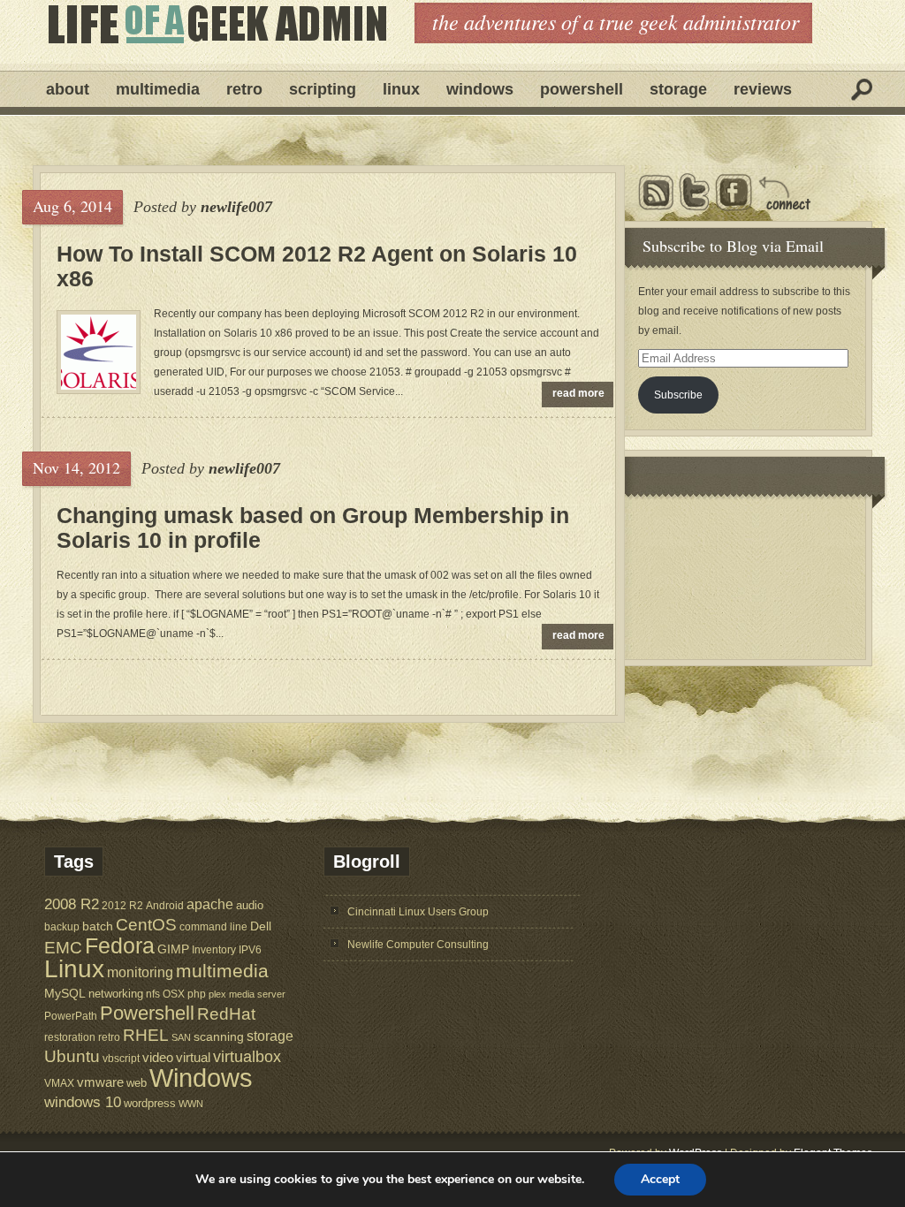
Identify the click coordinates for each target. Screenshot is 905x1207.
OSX (174, 994)
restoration (69, 1037)
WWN (191, 1103)
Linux (401, 89)
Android (165, 905)
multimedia (222, 970)
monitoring (140, 972)
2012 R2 (122, 906)
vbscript (121, 1058)
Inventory (214, 949)
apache (209, 904)
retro (109, 1037)
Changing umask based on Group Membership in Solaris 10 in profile (313, 527)
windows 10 (82, 1102)
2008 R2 (71, 904)
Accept (660, 1179)
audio (249, 905)
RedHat (226, 1014)
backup (62, 927)
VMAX (59, 1083)
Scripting (322, 89)
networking (115, 993)
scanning (219, 1036)
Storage (678, 89)
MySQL (65, 993)
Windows (479, 89)
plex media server (247, 994)
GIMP (173, 949)
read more (578, 393)
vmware (100, 1082)
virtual (193, 1057)
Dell (260, 926)
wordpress (150, 1103)
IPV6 (250, 949)
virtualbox (247, 1057)
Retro (244, 89)
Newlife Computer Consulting (418, 944)
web (136, 1082)
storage (270, 1036)
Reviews (763, 89)
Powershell (581, 89)
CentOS (146, 924)
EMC (63, 947)
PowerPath (70, 1015)
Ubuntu (72, 1056)
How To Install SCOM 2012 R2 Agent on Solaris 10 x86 (317, 266)
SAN (181, 1037)
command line (213, 926)
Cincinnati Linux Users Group (418, 912)
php (196, 994)
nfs (153, 994)
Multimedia (158, 89)
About (67, 89)
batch (97, 926)
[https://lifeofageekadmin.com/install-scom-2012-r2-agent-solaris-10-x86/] (98, 386)
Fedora (120, 946)
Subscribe (678, 395)
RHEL (146, 1035)
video (157, 1058)
